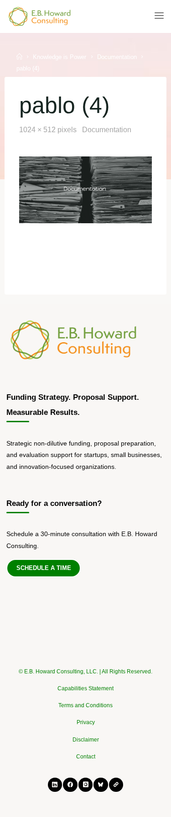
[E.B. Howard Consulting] (40, 16)
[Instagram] (85, 785)
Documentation (117, 57)
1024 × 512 (38, 130)
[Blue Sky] (100, 785)
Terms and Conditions (85, 705)
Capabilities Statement (85, 688)
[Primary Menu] (159, 16)
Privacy (86, 722)
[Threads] (116, 785)
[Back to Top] (86, 667)
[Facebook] (70, 785)
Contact (85, 756)
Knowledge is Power (59, 57)
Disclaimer (86, 739)
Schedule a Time (43, 567)
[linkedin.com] (55, 785)
